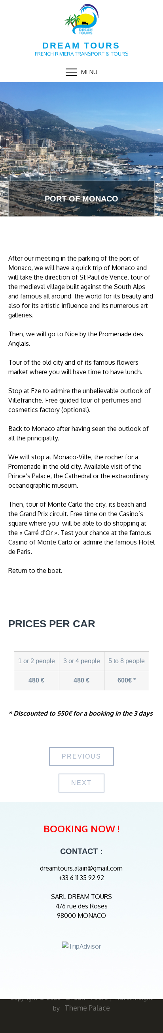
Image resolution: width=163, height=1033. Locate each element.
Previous (81, 756)
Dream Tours (81, 45)
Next (81, 782)
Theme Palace (87, 1007)
